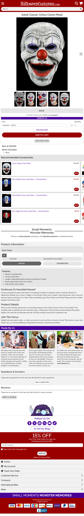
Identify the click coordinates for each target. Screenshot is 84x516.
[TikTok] (55, 423)
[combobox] (40, 9)
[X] (34, 423)
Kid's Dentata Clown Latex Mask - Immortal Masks (29, 179)
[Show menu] (3, 3)
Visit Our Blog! (43, 428)
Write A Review (9, 397)
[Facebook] (29, 423)
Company (5, 480)
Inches (22, 263)
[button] (81, 3)
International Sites (9, 485)
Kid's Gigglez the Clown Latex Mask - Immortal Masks (30, 211)
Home (7, 461)
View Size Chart (42, 130)
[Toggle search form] (76, 3)
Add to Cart (42, 135)
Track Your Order (12, 471)
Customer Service (9, 475)
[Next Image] (81, 54)
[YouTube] (50, 423)
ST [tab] (4, 255)
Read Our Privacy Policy (42, 457)
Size (3, 122)
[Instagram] (45, 423)
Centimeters (62, 263)
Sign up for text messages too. (15, 449)
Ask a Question (42, 382)
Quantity (77, 122)
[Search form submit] (81, 9)
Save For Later (42, 141)
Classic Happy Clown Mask (21, 163)
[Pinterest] (39, 423)
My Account (9, 466)
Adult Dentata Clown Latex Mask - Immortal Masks (29, 195)
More (3, 489)
